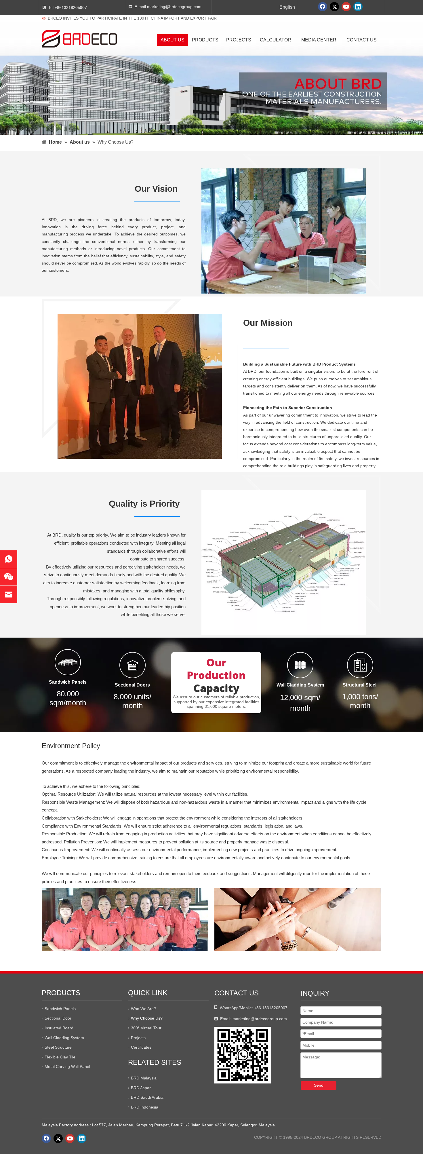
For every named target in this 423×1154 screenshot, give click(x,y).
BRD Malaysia (144, 1078)
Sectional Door (58, 1018)
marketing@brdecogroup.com (174, 6)
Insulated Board (59, 1028)
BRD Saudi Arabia (147, 1097)
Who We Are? (143, 1008)
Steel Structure (58, 1047)
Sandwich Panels (60, 1008)
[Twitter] (334, 6)
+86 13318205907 (270, 1007)
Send (318, 1085)
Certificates (141, 1047)
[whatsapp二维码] (242, 1055)
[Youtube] (346, 6)
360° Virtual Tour (146, 1028)
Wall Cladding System (64, 1037)
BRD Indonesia (144, 1107)
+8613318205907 (71, 7)
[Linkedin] (358, 6)
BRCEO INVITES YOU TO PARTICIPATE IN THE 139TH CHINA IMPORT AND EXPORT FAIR (132, 18)
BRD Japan (141, 1087)
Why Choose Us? (147, 1018)
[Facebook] (322, 6)
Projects (138, 1037)
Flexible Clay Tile (60, 1057)
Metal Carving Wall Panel (67, 1066)
